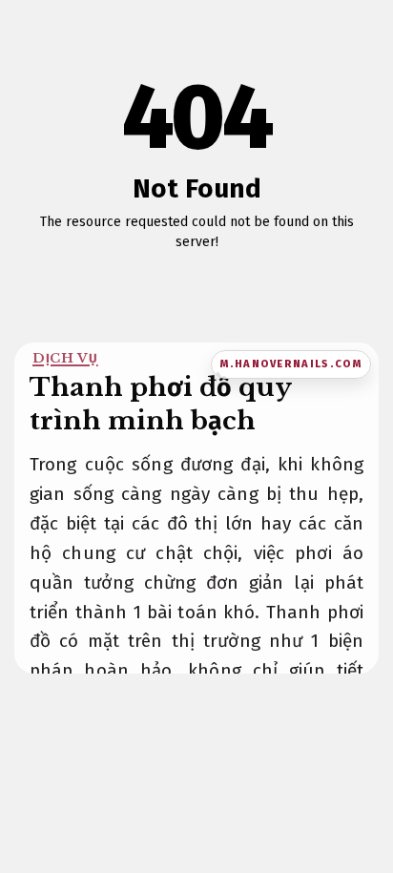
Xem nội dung (191, 272)
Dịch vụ (65, 358)
